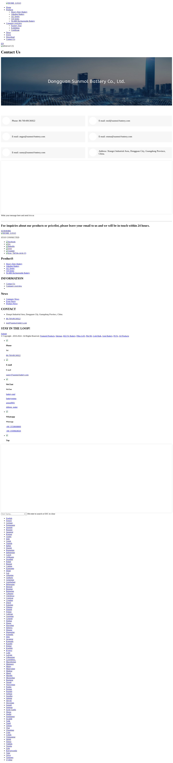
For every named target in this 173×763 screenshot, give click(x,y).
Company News (12, 299)
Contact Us (10, 39)
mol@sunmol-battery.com (16, 323)
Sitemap (59, 336)
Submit (4, 334)
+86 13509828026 (13, 431)
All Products (124, 336)
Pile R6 (89, 336)
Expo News (11, 301)
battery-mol (10, 394)
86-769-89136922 (13, 319)
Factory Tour (16, 26)
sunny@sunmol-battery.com (17, 375)
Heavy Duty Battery (19, 12)
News (8, 32)
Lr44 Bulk (97, 336)
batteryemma (11, 398)
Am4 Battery (107, 336)
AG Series (15, 16)
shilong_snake (11, 407)
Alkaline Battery (17, 14)
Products (9, 10)
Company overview (14, 23)
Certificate (15, 30)
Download (10, 37)
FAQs (8, 35)
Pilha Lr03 (80, 336)
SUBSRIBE (6, 231)
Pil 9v (115, 336)
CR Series (15, 19)
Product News (11, 304)
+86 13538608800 (13, 427)
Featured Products (47, 336)
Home (8, 7)
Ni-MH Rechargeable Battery (23, 21)
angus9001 (10, 403)
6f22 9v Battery (69, 336)
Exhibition (15, 28)
